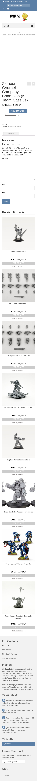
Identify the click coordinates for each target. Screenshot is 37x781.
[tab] (11, 134)
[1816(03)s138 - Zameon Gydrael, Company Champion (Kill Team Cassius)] (13, 76)
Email (3, 192)
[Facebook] (4, 9)
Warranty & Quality (9, 658)
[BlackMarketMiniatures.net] (18, 17)
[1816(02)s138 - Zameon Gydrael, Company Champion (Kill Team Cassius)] (23, 76)
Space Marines (17, 126)
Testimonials (6, 650)
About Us (5, 645)
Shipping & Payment (9, 654)
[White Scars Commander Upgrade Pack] (29, 83)
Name (3, 184)
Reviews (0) (11, 133)
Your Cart (20, 1)
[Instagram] (8, 9)
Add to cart (18, 111)
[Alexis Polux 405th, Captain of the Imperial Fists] (33, 83)
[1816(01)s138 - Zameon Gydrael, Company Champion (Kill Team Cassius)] (18, 54)
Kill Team (10, 126)
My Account (7, 744)
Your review (5, 158)
